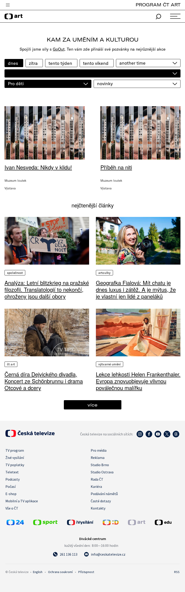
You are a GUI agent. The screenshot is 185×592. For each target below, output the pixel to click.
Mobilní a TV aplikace (21, 501)
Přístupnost (86, 572)
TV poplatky (14, 465)
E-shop (10, 493)
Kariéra (96, 486)
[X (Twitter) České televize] (167, 436)
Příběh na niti (116, 167)
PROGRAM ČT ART (158, 4)
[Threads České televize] (176, 436)
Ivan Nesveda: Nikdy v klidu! (38, 167)
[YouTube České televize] (158, 436)
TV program (14, 450)
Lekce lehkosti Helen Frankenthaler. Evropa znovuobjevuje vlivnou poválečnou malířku (138, 381)
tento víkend (96, 63)
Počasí (10, 486)
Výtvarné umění (109, 364)
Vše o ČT (11, 508)
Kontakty (98, 508)
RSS (177, 572)
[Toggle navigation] (8, 5)
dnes (13, 63)
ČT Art (11, 364)
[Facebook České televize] (149, 436)
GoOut (59, 49)
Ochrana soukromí (60, 572)
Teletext (12, 472)
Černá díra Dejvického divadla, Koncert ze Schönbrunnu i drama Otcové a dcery (44, 381)
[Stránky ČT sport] (45, 524)
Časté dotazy (101, 501)
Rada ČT (97, 479)
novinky (105, 83)
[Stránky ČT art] (136, 524)
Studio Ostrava (102, 472)
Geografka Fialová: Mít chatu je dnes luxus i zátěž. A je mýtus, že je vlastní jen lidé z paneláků (136, 289)
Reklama (97, 457)
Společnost (15, 273)
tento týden (60, 63)
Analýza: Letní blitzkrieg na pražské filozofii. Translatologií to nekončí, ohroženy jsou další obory (47, 289)
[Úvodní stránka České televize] (30, 435)
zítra (33, 63)
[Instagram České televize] (139, 436)
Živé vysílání (14, 457)
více (92, 405)
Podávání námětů (104, 493)
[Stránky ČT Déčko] (111, 524)
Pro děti (16, 83)
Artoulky (104, 273)
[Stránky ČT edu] (166, 522)
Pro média (98, 450)
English (37, 572)
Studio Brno (100, 465)
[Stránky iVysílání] (83, 522)
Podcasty (12, 479)
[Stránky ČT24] (15, 524)
